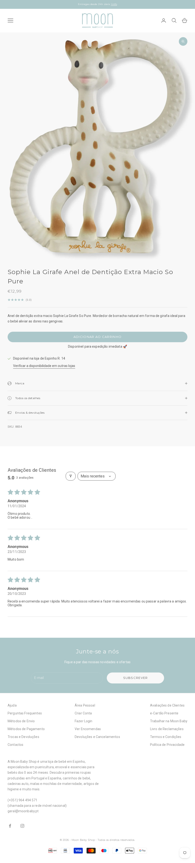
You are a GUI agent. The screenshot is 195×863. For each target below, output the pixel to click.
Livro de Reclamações (167, 729)
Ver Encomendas (88, 729)
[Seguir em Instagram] (22, 825)
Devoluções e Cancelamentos (97, 737)
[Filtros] (71, 476)
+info (114, 3)
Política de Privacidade (167, 745)
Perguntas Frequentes (25, 713)
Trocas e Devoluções (23, 737)
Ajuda (12, 705)
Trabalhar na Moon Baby (168, 721)
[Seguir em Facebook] (10, 825)
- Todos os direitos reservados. (115, 840)
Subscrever (135, 678)
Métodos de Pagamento (26, 729)
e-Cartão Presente (164, 713)
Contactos (15, 745)
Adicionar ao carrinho (97, 337)
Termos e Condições (165, 737)
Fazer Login (84, 721)
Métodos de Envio (21, 721)
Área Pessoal (85, 705)
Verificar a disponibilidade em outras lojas (44, 366)
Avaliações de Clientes (167, 705)
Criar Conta (83, 713)
